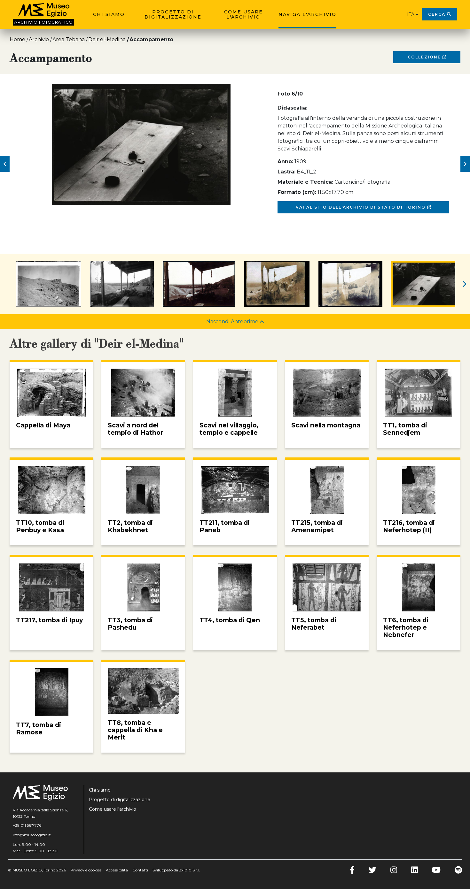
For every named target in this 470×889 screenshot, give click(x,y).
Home (17, 39)
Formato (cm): (297, 192)
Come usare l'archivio (243, 14)
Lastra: (286, 172)
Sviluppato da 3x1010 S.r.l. (176, 870)
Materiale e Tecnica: (305, 182)
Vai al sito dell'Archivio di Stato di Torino (361, 207)
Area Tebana (68, 39)
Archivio (39, 39)
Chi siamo (109, 14)
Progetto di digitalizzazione (173, 14)
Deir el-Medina (107, 39)
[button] (5, 164)
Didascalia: (292, 108)
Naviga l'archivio (307, 14)
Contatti (140, 870)
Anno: (285, 161)
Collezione (425, 57)
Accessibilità (117, 870)
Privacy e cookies (85, 870)
